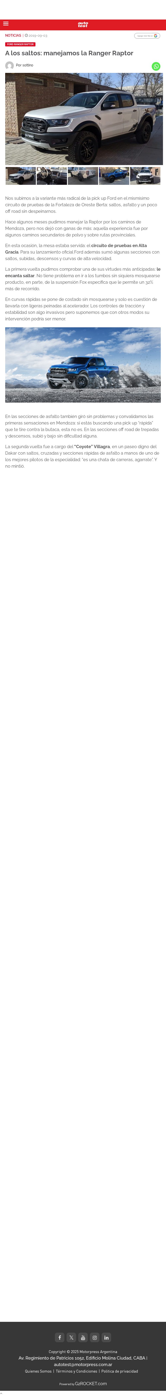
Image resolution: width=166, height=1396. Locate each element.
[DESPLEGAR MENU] (5, 23)
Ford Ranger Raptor (20, 44)
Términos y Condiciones (76, 1371)
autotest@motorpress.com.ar (83, 1364)
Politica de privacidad (119, 1371)
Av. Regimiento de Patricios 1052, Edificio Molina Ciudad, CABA (82, 1358)
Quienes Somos (38, 1371)
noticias (13, 35)
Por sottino (24, 65)
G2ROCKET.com (91, 1383)
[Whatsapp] (156, 66)
